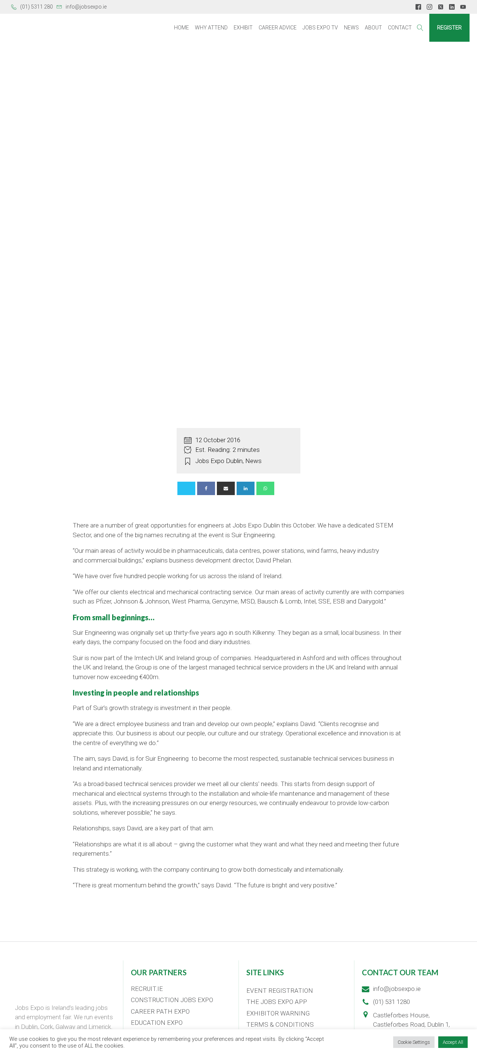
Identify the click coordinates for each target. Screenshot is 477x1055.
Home (181, 28)
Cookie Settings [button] (414, 1042)
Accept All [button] (453, 1042)
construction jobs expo (172, 1000)
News (351, 28)
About (373, 28)
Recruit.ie (147, 988)
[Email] (226, 488)
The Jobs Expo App (276, 1001)
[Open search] (420, 27)
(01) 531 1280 (391, 1001)
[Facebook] (206, 488)
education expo (157, 1022)
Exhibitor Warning (278, 1013)
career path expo (160, 1011)
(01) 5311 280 (36, 7)
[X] (186, 488)
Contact (400, 28)
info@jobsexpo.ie (86, 7)
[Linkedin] (246, 488)
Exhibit (243, 28)
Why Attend (211, 28)
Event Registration (279, 990)
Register (449, 27)
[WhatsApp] (265, 488)
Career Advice (278, 28)
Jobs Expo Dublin (219, 461)
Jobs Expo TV (320, 28)
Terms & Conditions (280, 1024)
